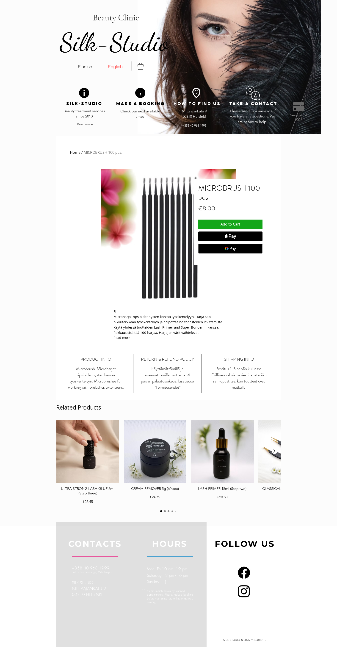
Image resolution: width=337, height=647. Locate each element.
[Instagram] (244, 591)
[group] (168, 462)
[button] (141, 66)
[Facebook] (244, 573)
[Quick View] (87, 451)
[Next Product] (274, 451)
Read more (121, 337)
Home (75, 152)
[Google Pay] (230, 249)
